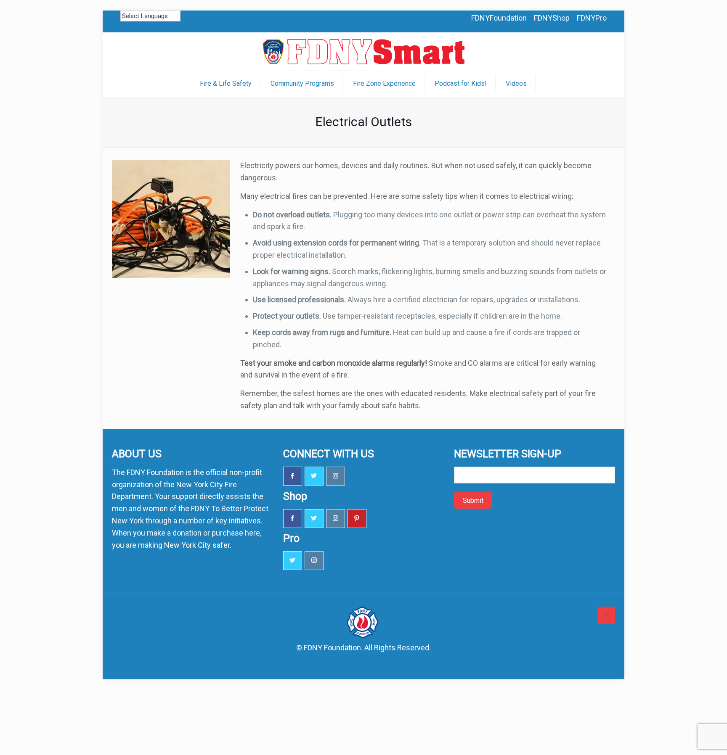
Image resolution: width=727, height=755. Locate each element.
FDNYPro (592, 17)
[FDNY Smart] (363, 51)
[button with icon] (292, 476)
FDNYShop (552, 17)
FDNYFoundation (499, 17)
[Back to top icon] (606, 615)
